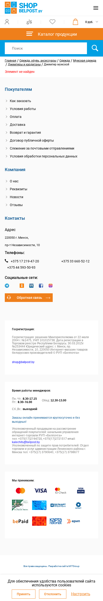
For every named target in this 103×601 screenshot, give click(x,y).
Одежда (64, 60)
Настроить (80, 594)
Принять (23, 594)
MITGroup (74, 566)
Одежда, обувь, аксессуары (37, 60)
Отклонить (52, 594)
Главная (10, 60)
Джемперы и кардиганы (24, 64)
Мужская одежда (84, 60)
